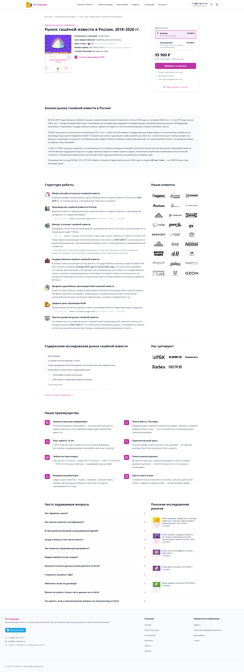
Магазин (48, 16)
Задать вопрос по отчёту (177, 87)
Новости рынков (105, 4)
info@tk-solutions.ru (200, 6)
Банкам (148, 651)
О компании (149, 4)
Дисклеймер (199, 635)
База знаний (122, 4)
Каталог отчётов (84, 4)
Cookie (196, 640)
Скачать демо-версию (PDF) (92, 57)
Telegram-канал (17, 630)
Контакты (162, 4)
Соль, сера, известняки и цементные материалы (100, 16)
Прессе (148, 646)
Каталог (148, 625)
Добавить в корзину (175, 65)
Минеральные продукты (66, 16)
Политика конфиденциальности (208, 630)
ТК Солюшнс (40, 4)
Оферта (197, 625)
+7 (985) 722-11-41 (199, 3)
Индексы (136, 4)
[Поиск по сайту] (211, 4)
